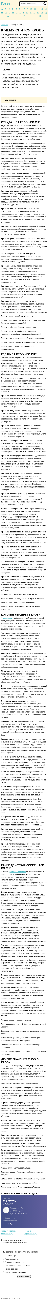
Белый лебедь (7, 1234)
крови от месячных (17, 872)
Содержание (10, 100)
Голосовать (24, 1276)
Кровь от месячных (9, 1231)
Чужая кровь (6, 618)
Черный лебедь (30, 1234)
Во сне (7, 3)
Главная (4, 25)
